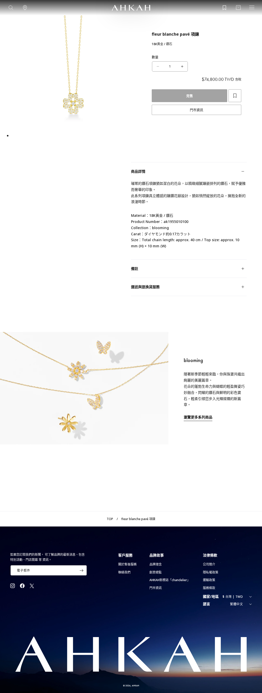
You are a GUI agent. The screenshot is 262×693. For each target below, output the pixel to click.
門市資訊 (196, 110)
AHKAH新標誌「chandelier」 (169, 580)
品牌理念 (155, 564)
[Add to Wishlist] (234, 95)
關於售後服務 (127, 564)
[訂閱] (81, 570)
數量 (155, 57)
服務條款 (209, 588)
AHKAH (135, 685)
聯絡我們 (124, 572)
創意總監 (155, 572)
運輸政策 (209, 580)
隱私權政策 (210, 572)
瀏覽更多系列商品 (198, 417)
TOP (110, 519)
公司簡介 (209, 564)
